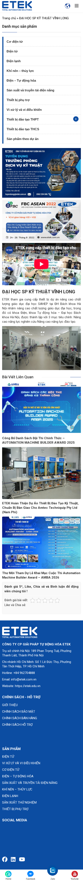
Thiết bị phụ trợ (18, 100)
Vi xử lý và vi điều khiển (24, 109)
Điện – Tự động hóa (21, 80)
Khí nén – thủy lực (20, 71)
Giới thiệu (10, 705)
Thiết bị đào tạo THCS (23, 129)
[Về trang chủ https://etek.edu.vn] (17, 6)
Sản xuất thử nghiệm (19, 802)
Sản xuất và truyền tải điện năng (30, 90)
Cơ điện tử (15, 41)
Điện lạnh (14, 61)
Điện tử (12, 51)
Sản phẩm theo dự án (23, 139)
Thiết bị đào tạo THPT (23, 119)
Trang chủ (9, 18)
